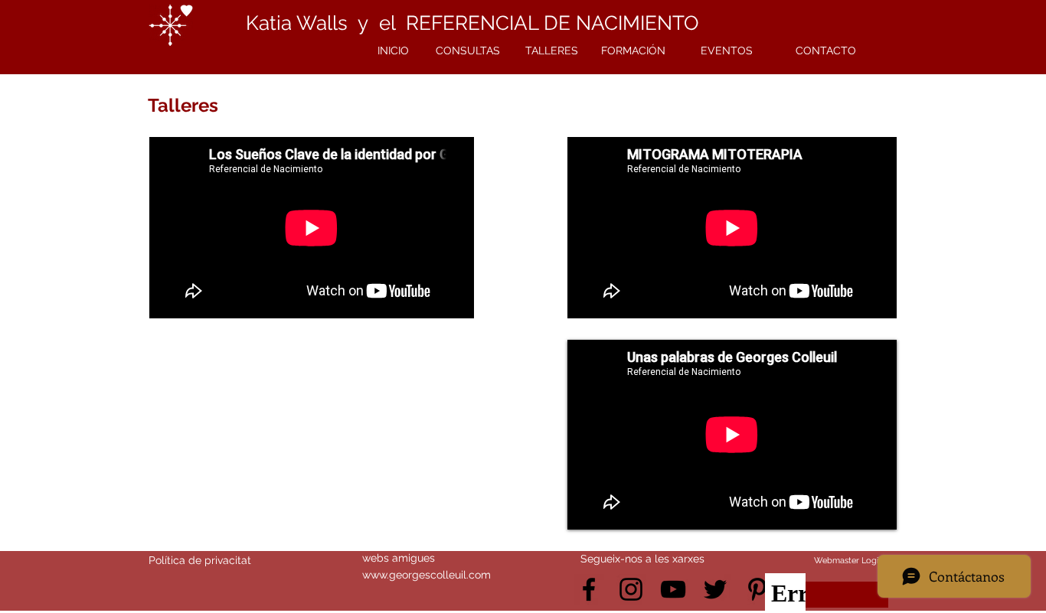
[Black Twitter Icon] (715, 589)
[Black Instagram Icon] (631, 589)
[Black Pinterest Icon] (757, 589)
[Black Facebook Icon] (589, 589)
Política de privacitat (200, 560)
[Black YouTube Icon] (673, 589)
